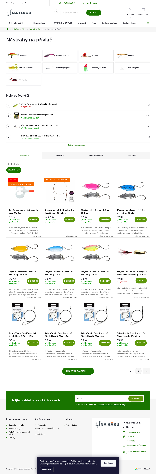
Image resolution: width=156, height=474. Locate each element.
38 (146, 371)
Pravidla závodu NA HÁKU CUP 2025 (47, 429)
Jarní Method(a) (41, 425)
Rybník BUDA (71, 425)
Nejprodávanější (96, 155)
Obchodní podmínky (13, 3)
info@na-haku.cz (133, 432)
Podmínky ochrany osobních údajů (19, 433)
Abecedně (132, 155)
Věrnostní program (31, 3)
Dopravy (12, 438)
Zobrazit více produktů (77, 145)
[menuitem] (18, 23)
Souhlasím (108, 463)
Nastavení (46, 469)
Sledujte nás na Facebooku (136, 446)
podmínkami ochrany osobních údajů (112, 404)
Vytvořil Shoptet (144, 469)
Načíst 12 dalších (76, 371)
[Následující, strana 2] (138, 371)
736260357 (131, 436)
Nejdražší (60, 155)
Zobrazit (33, 219)
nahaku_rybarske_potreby (136, 452)
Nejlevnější (24, 155)
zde (94, 464)
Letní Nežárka (40, 434)
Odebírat (136, 398)
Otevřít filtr (14, 170)
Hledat (94, 12)
